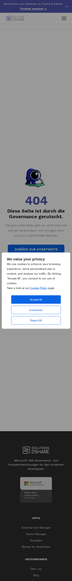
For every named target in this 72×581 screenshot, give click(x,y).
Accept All (36, 299)
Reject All (36, 320)
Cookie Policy (38, 287)
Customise (36, 309)
